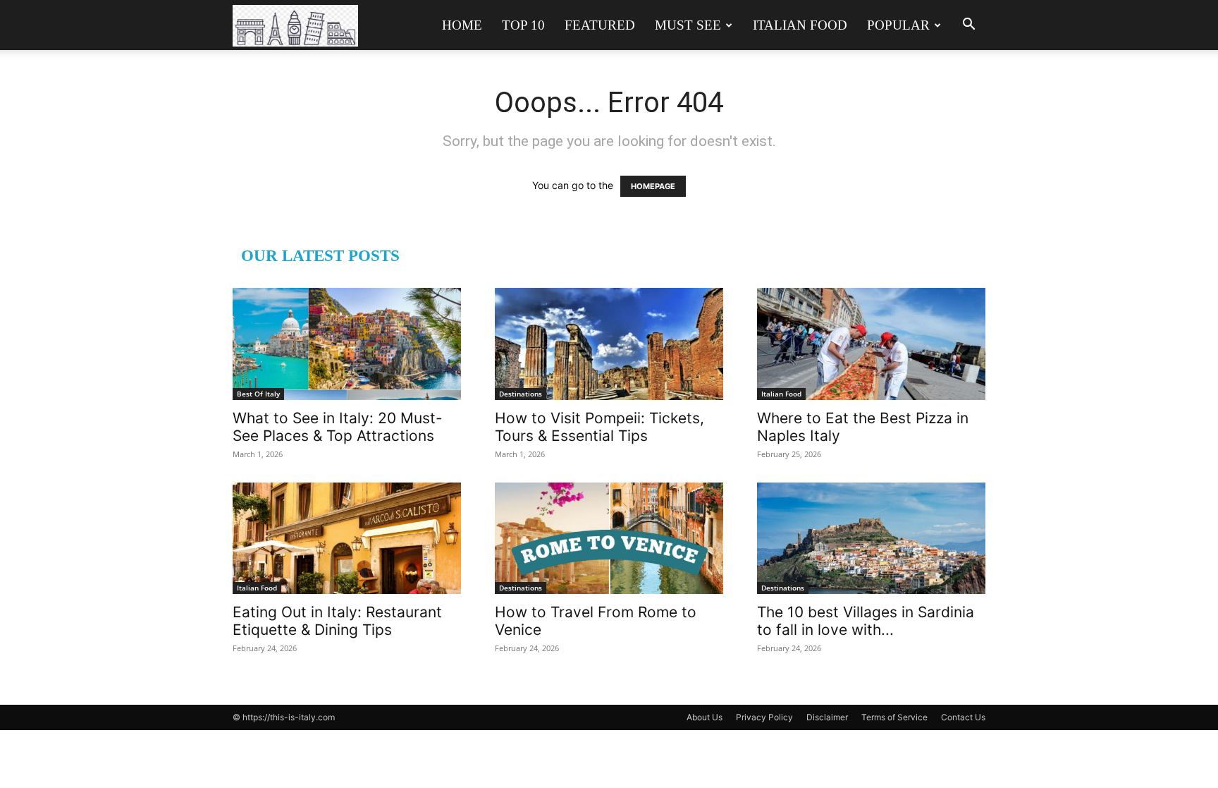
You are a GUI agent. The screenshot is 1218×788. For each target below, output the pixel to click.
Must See (688, 25)
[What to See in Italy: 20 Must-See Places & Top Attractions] (347, 344)
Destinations (520, 394)
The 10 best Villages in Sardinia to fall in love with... (865, 620)
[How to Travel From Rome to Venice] (609, 539)
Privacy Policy (764, 717)
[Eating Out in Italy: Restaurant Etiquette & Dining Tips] (347, 539)
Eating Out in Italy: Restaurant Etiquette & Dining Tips (337, 620)
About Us (704, 717)
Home (462, 25)
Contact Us (963, 717)
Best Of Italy (258, 394)
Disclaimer (827, 717)
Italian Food (800, 25)
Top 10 (523, 25)
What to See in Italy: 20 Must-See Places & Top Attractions (338, 426)
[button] (968, 26)
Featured (600, 25)
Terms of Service (894, 717)
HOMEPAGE (653, 186)
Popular (898, 25)
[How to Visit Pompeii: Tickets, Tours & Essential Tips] (609, 344)
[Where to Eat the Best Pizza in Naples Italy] (871, 344)
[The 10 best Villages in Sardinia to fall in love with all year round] (871, 539)
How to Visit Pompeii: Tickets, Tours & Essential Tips (599, 426)
